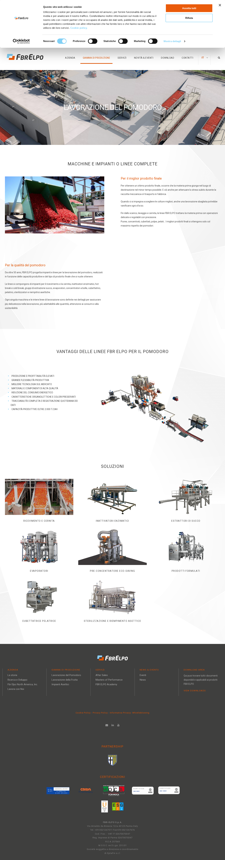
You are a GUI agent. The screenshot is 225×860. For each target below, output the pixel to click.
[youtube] (118, 725)
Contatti (187, 57)
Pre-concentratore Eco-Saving (112, 571)
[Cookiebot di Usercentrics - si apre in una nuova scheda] (21, 41)
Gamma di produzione (96, 57)
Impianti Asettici (60, 684)
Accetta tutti (189, 8)
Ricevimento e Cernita (39, 521)
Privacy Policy (100, 712)
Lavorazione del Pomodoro (66, 675)
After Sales (102, 675)
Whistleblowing (140, 712)
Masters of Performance (109, 679)
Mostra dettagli (172, 41)
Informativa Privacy (120, 712)
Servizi (122, 57)
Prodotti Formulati (186, 571)
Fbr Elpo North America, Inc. (23, 684)
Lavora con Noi (16, 689)
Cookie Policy (83, 712)
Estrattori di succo (185, 521)
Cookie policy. (79, 27)
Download (167, 57)
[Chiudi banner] (220, 5)
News (143, 679)
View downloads (195, 690)
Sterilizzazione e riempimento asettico (112, 621)
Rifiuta (189, 18)
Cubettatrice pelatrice (39, 621)
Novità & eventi (144, 57)
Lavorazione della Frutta (65, 679)
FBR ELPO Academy (106, 684)
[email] (106, 725)
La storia (12, 675)
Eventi (143, 675)
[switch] (92, 41)
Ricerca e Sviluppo (17, 679)
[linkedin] (113, 725)
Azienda (70, 57)
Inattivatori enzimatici (112, 521)
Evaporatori (39, 571)
